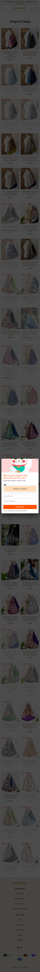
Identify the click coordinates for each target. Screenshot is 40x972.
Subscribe (20, 507)
